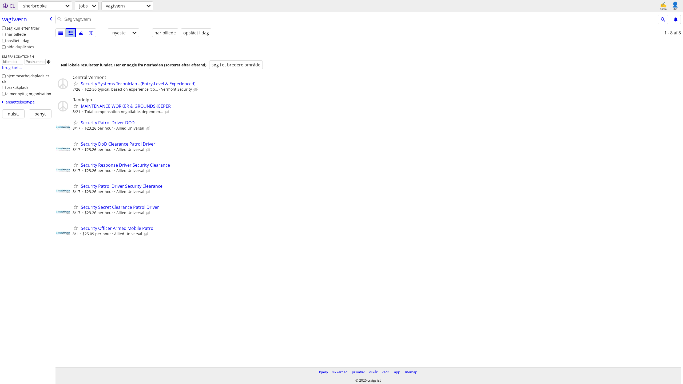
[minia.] (71, 32)
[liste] (60, 32)
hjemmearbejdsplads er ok (25, 78)
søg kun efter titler (22, 28)
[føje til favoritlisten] (76, 83)
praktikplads (17, 87)
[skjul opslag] (196, 89)
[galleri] (81, 32)
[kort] (91, 32)
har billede (16, 34)
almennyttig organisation (28, 93)
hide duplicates (20, 46)
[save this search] (676, 19)
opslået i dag (17, 40)
